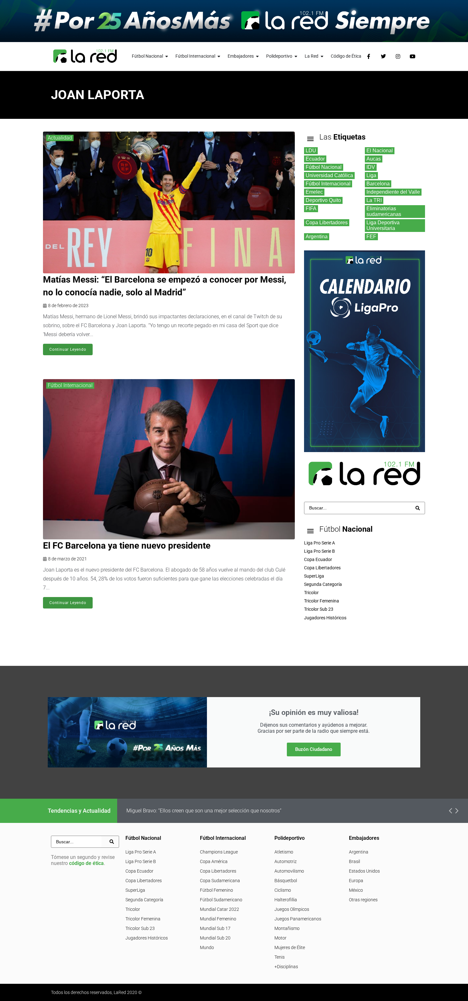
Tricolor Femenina (142, 918)
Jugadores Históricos (146, 937)
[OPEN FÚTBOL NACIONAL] (167, 56)
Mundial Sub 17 (215, 928)
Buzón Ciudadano (313, 749)
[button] (450, 811)
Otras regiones (363, 899)
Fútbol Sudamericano (221, 899)
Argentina (358, 851)
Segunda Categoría (144, 899)
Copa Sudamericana (220, 880)
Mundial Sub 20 (215, 937)
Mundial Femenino (218, 918)
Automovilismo (289, 871)
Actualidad (60, 138)
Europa (356, 880)
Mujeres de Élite (289, 947)
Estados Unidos (364, 871)
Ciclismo (282, 890)
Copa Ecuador (139, 871)
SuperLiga (135, 890)
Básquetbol (285, 880)
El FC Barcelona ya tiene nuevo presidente (126, 545)
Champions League (219, 851)
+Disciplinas (286, 966)
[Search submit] (418, 508)
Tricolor (132, 909)
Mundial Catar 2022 (219, 909)
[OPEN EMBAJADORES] (257, 56)
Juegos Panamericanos (297, 918)
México (356, 890)
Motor (280, 937)
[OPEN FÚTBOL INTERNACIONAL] (219, 56)
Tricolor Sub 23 (140, 928)
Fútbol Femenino (216, 890)
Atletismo (283, 851)
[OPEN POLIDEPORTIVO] (296, 56)
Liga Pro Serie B (140, 861)
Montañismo (287, 928)
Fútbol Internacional (70, 385)
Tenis (279, 957)
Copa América (214, 861)
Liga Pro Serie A (140, 851)
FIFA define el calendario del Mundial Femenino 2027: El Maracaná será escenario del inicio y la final (238, 811)
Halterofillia (285, 899)
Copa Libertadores (143, 880)
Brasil (354, 861)
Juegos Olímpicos (291, 909)
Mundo (207, 947)
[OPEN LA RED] (322, 56)
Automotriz (285, 861)
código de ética (86, 863)
